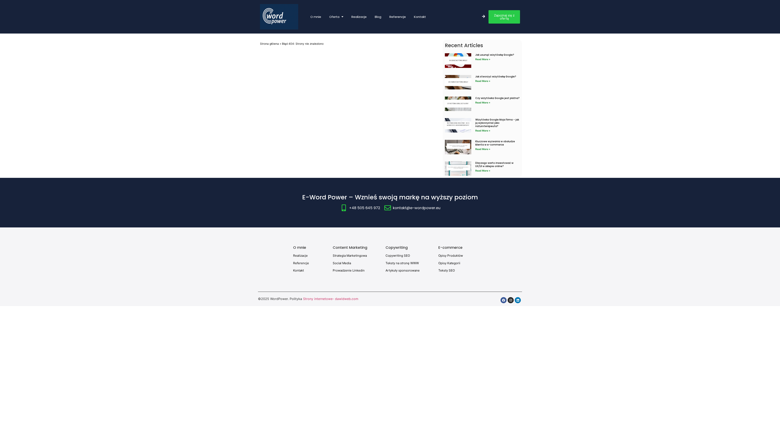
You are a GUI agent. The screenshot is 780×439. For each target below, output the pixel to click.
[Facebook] (503, 300)
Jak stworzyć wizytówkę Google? (495, 76)
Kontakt (420, 17)
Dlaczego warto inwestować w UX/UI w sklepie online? (494, 164)
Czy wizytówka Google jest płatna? (497, 98)
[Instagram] (511, 300)
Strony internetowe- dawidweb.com (330, 299)
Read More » (482, 59)
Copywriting (397, 247)
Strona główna (269, 43)
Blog (378, 17)
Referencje (397, 17)
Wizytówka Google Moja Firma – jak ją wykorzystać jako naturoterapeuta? (497, 123)
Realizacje (359, 17)
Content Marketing (350, 247)
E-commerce (450, 247)
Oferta (334, 17)
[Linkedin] (518, 300)
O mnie (315, 17)
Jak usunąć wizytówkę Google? (494, 55)
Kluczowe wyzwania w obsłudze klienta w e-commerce (495, 143)
